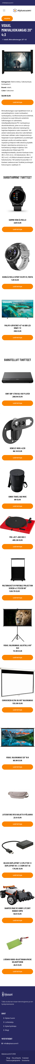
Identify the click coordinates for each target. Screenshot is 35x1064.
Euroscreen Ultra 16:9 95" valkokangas (17, 700)
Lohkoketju (9, 1022)
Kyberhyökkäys (10, 1026)
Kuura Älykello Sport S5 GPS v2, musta (17, 277)
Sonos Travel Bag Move (17, 496)
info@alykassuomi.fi (7, 3)
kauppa (7, 18)
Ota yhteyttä (16, 1058)
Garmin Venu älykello (17, 220)
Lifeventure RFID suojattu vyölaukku (17, 814)
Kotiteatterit (5, 84)
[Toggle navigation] (4, 10)
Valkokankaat (26, 82)
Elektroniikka (16, 82)
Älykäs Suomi (10, 1018)
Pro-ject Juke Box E (17, 537)
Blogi (7, 1030)
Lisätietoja (17, 102)
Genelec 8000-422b (17, 448)
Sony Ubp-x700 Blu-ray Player (17, 393)
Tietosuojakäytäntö (13, 1060)
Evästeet (25, 1058)
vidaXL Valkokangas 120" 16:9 (17, 757)
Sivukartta (25, 1060)
